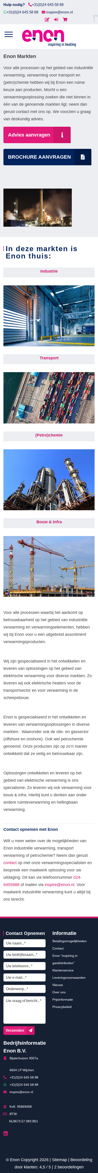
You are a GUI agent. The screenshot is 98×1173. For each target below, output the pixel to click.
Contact (58, 948)
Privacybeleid (62, 1007)
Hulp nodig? (14, 5)
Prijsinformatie (62, 999)
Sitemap (59, 1159)
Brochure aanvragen (39, 157)
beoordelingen (69, 1167)
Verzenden (15, 1030)
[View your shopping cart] (65, 19)
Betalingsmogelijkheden (69, 941)
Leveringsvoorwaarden (68, 977)
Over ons (59, 992)
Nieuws (57, 985)
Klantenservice (63, 970)
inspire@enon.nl (59, 12)
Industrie (49, 271)
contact (10, 862)
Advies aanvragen (29, 135)
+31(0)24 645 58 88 (48, 5)
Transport (49, 358)
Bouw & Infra (49, 522)
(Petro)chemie (49, 435)
